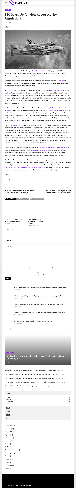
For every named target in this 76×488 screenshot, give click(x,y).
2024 (8, 411)
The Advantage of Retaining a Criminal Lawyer (35, 221)
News (7, 456)
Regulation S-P (33, 150)
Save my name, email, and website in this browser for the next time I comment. (29, 275)
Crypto (7, 435)
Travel (7, 468)
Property (8, 459)
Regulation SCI (45, 150)
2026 (8, 393)
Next (12, 229)
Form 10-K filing (16, 125)
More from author (22, 199)
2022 (8, 418)
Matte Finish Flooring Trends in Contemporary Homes (33, 321)
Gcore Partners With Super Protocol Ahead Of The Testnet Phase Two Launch (56, 192)
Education (8, 438)
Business (8, 429)
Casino (7, 432)
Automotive (9, 426)
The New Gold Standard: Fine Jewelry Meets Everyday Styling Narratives (39, 313)
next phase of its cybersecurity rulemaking (52, 147)
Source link (8, 180)
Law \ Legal (8, 9)
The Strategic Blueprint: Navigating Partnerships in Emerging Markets (38, 296)
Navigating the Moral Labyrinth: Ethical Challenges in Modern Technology (40, 287)
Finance (7, 444)
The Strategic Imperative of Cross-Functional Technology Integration (38, 304)
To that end (60, 80)
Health (7, 447)
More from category (36, 199)
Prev (8, 229)
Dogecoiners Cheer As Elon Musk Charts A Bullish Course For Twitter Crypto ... (20, 192)
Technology (10, 352)
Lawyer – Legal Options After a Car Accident (13, 220)
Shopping (8, 462)
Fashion (7, 441)
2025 (8, 407)
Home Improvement (12, 450)
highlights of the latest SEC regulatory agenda (42, 71)
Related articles (10, 199)
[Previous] (6, 329)
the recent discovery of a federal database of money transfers (24, 167)
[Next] (9, 329)
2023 (8, 414)
